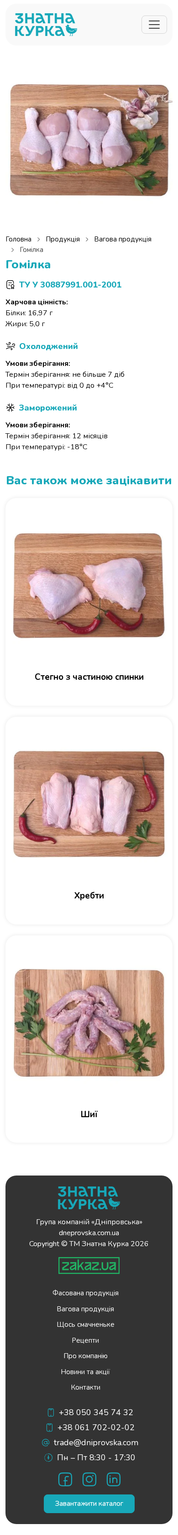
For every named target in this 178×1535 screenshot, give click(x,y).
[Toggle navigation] (154, 24)
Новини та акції (85, 1371)
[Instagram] (89, 1479)
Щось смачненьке (86, 1324)
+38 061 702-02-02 (96, 1427)
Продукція (63, 239)
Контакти (85, 1387)
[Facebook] (65, 1479)
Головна (18, 239)
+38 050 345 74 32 (96, 1412)
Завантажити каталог (89, 1503)
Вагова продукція (123, 239)
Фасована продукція (85, 1293)
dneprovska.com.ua (89, 1233)
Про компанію (85, 1355)
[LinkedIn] (113, 1479)
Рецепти (85, 1340)
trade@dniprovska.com (96, 1442)
